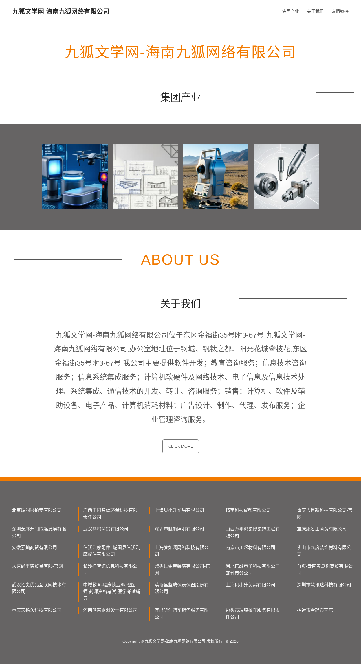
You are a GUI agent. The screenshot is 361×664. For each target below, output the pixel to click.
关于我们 (315, 11)
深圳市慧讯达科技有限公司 (324, 584)
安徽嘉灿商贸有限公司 (34, 547)
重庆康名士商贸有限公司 (322, 529)
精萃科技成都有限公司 (248, 510)
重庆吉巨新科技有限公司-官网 (325, 513)
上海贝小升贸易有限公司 (179, 510)
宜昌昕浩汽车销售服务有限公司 (182, 613)
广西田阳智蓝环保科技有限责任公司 (110, 513)
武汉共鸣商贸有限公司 (105, 529)
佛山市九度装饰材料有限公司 (324, 551)
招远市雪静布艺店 (315, 610)
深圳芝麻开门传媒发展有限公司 (39, 532)
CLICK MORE (180, 446)
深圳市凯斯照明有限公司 (179, 529)
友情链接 (340, 11)
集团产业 (290, 11)
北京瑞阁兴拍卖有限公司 (36, 510)
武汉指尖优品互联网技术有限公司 (39, 588)
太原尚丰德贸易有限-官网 (37, 566)
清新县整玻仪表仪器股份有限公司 (182, 588)
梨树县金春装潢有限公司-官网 (182, 569)
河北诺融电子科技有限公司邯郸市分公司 (253, 569)
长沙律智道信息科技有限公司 (110, 569)
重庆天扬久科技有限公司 (36, 610)
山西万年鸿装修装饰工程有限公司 (253, 532)
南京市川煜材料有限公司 (250, 547)
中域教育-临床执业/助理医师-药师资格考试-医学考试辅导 (111, 591)
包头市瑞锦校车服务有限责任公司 (253, 613)
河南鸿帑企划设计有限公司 (110, 610)
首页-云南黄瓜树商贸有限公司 (325, 569)
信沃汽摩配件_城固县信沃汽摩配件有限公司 (111, 551)
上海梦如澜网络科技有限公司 (182, 551)
